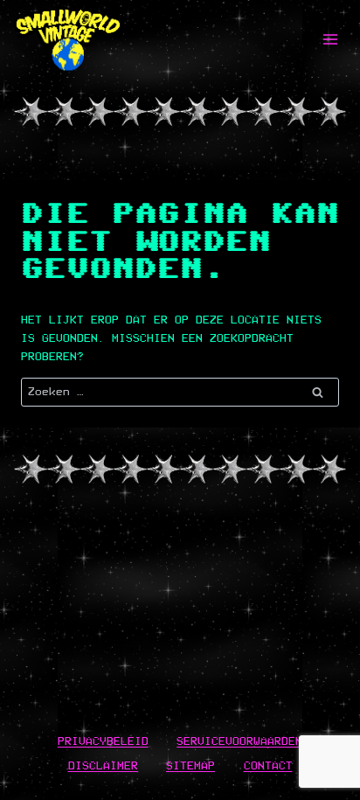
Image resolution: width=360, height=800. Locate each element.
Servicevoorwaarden (239, 741)
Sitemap (190, 765)
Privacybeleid (103, 741)
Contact (268, 765)
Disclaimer (103, 765)
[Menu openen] (330, 38)
